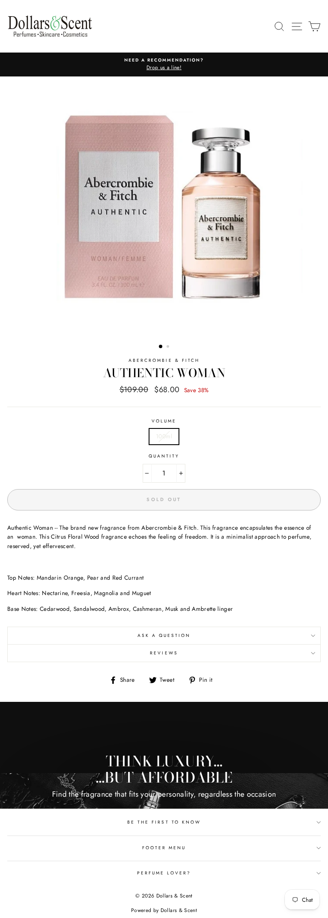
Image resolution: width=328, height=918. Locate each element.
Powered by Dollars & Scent (164, 910)
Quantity (164, 456)
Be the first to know (164, 822)
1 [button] (161, 347)
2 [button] (169, 347)
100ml (164, 436)
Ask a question (164, 635)
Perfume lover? (164, 873)
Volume (164, 421)
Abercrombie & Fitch (164, 360)
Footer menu (164, 848)
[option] (164, 64)
